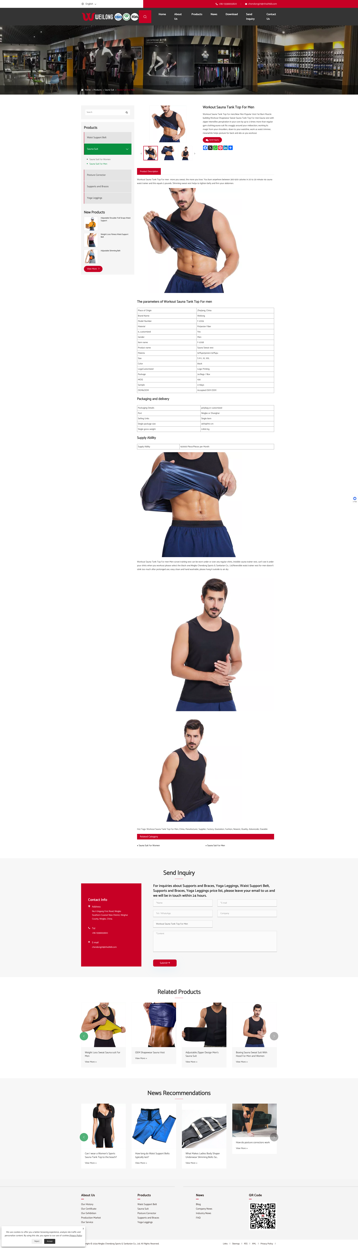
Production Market (91, 1218)
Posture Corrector (96, 175)
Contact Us (271, 16)
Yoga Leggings (94, 198)
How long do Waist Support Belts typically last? (253, 1155)
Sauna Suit (109, 90)
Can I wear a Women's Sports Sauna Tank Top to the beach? (201, 1155)
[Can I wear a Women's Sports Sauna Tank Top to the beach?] (204, 1126)
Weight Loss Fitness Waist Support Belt (114, 236)
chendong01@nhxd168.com (262, 4)
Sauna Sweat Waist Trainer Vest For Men (101, 1054)
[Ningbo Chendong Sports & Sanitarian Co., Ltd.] (110, 16)
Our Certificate (88, 1209)
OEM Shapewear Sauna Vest (250, 1052)
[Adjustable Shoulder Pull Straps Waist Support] (91, 223)
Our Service (87, 1222)
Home (162, 14)
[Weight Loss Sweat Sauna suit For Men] (204, 1025)
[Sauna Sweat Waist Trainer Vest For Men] (103, 1025)
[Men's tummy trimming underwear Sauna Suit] (154, 1025)
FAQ (198, 1218)
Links (225, 1244)
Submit (165, 963)
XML (254, 1244)
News (214, 14)
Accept (49, 1241)
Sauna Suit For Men (126, 90)
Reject (36, 1241)
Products (196, 14)
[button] (84, 1036)
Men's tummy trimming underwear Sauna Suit (153, 1054)
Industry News (203, 1213)
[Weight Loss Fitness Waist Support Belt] (91, 240)
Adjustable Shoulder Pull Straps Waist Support (115, 219)
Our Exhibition (88, 1213)
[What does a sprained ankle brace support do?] (103, 1126)
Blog (198, 1204)
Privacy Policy (267, 1244)
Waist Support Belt (96, 137)
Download (232, 14)
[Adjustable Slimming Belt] (91, 256)
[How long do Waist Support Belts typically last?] (254, 1126)
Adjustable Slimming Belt (110, 250)
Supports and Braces (98, 186)
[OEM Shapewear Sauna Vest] (254, 1025)
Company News (204, 1209)
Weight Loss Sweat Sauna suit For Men (203, 1054)
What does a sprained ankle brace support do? (102, 1154)
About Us (178, 16)
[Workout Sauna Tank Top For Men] (150, 153)
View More (92, 269)
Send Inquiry (250, 16)
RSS (246, 1244)
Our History (87, 1204)
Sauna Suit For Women (100, 159)
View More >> (91, 1062)
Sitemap (236, 1244)
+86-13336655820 (228, 4)
